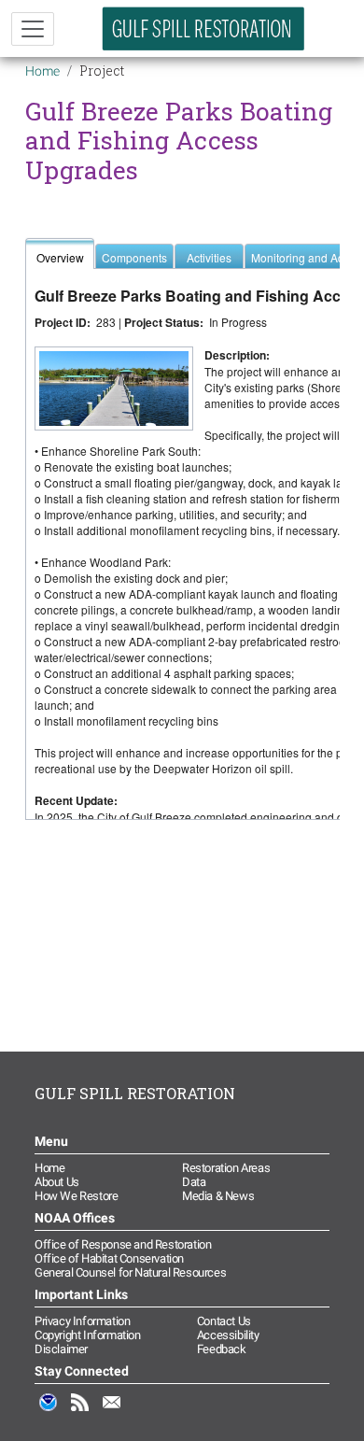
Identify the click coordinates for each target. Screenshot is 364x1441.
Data (193, 1182)
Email (112, 1412)
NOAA (48, 1412)
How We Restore (76, 1196)
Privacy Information (82, 1321)
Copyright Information (88, 1335)
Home (42, 71)
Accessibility (228, 1335)
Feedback (221, 1349)
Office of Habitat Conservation (109, 1258)
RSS (80, 1412)
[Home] (203, 28)
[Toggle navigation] (32, 29)
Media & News (218, 1196)
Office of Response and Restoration (123, 1244)
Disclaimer (61, 1349)
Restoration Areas (226, 1168)
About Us (57, 1182)
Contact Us (224, 1321)
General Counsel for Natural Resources (130, 1272)
